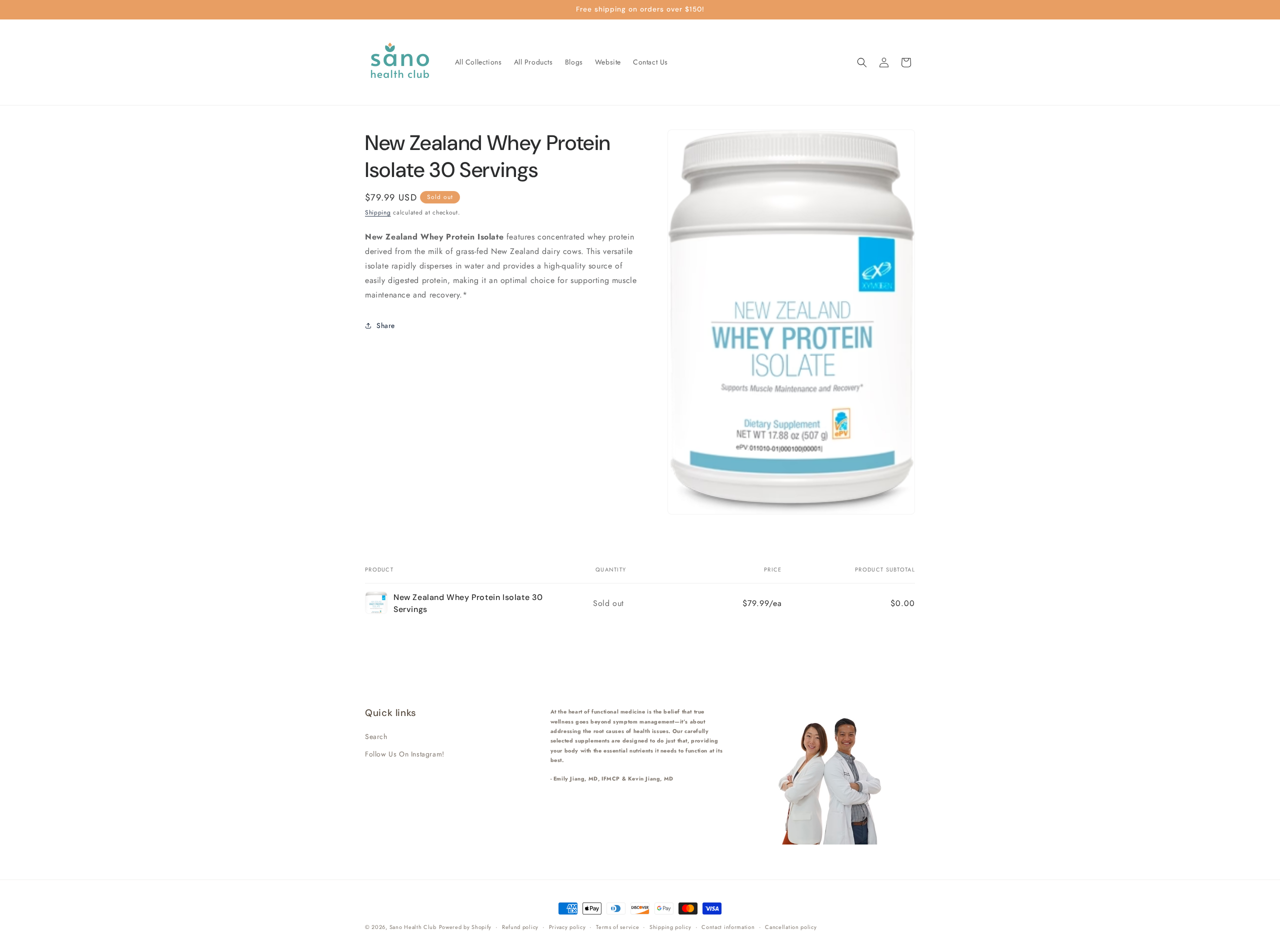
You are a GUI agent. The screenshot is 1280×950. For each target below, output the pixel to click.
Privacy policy (567, 926)
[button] (862, 63)
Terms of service (617, 926)
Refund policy (520, 926)
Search (376, 736)
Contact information (728, 926)
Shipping (378, 212)
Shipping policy (671, 926)
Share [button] (385, 325)
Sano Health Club (413, 927)
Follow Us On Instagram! (404, 753)
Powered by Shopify (465, 927)
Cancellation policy (790, 926)
